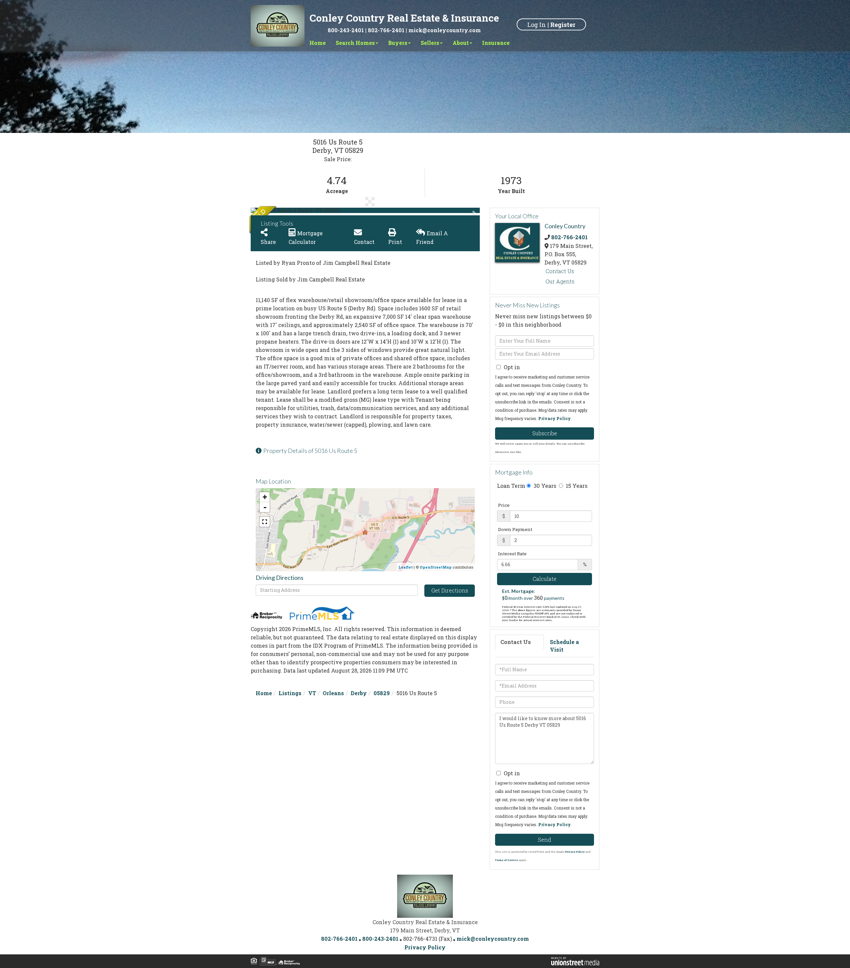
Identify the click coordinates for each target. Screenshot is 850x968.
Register (562, 24)
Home (264, 693)
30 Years (544, 485)
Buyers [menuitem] (397, 42)
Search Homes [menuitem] (355, 42)
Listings (290, 693)
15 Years (575, 485)
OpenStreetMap (436, 567)
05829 (382, 693)
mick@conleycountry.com (444, 30)
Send (544, 839)
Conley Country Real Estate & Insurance (404, 17)
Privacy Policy (554, 418)
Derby (359, 693)
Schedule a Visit (564, 645)
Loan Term (511, 485)
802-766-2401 (386, 30)
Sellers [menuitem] (430, 42)
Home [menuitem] (317, 42)
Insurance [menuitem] (496, 42)
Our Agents (560, 281)
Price (504, 505)
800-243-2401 (346, 30)
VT (312, 693)
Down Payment (515, 529)
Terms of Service (506, 860)
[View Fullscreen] (265, 522)
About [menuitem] (461, 42)
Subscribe (544, 433)
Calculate (544, 578)
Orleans (333, 693)
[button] (275, 210)
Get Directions (449, 590)
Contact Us (560, 271)
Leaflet (405, 567)
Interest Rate (512, 554)
